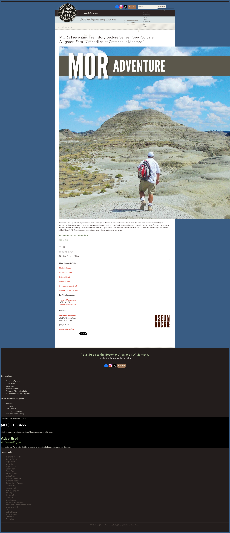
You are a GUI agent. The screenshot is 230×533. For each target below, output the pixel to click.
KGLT (7, 509)
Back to (69, 27)
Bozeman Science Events (68, 290)
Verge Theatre (10, 461)
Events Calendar (91, 13)
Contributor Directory (14, 411)
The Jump (9, 493)
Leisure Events (64, 277)
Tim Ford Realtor (11, 473)
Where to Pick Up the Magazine (18, 393)
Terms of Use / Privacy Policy (108, 525)
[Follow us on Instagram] (121, 7)
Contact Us (10, 406)
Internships (10, 386)
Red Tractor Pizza (11, 495)
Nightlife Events (65, 268)
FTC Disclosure (94, 525)
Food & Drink (90, 24)
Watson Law (10, 519)
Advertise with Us (12, 388)
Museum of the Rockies (67, 315)
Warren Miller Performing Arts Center (18, 505)
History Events (64, 281)
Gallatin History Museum (14, 483)
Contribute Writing (13, 381)
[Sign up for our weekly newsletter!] (121, 367)
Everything (161, 10)
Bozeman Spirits (11, 459)
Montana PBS (10, 516)
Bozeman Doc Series (12, 481)
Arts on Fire (9, 464)
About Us (9, 403)
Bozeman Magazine (67, 13)
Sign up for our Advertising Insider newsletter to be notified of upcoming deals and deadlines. (36, 447)
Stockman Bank (11, 488)
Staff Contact (11, 408)
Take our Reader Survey (15, 413)
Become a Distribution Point (16, 391)
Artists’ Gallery (10, 469)
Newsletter (132, 7)
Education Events (65, 272)
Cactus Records (11, 500)
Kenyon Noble (10, 485)
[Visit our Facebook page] (117, 7)
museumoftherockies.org (68, 300)
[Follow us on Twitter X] (125, 7)
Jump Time (9, 497)
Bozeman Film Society (13, 457)
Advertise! (11, 440)
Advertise (88, 40)
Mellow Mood (10, 476)
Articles (87, 18)
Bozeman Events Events (68, 285)
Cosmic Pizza (10, 471)
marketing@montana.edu (68, 304)
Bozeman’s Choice (92, 29)
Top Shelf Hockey (11, 512)
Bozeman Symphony (12, 490)
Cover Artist (10, 383)
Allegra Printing (11, 466)
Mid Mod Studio (11, 514)
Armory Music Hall (12, 507)
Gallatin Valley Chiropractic (15, 502)
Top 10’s (87, 35)
